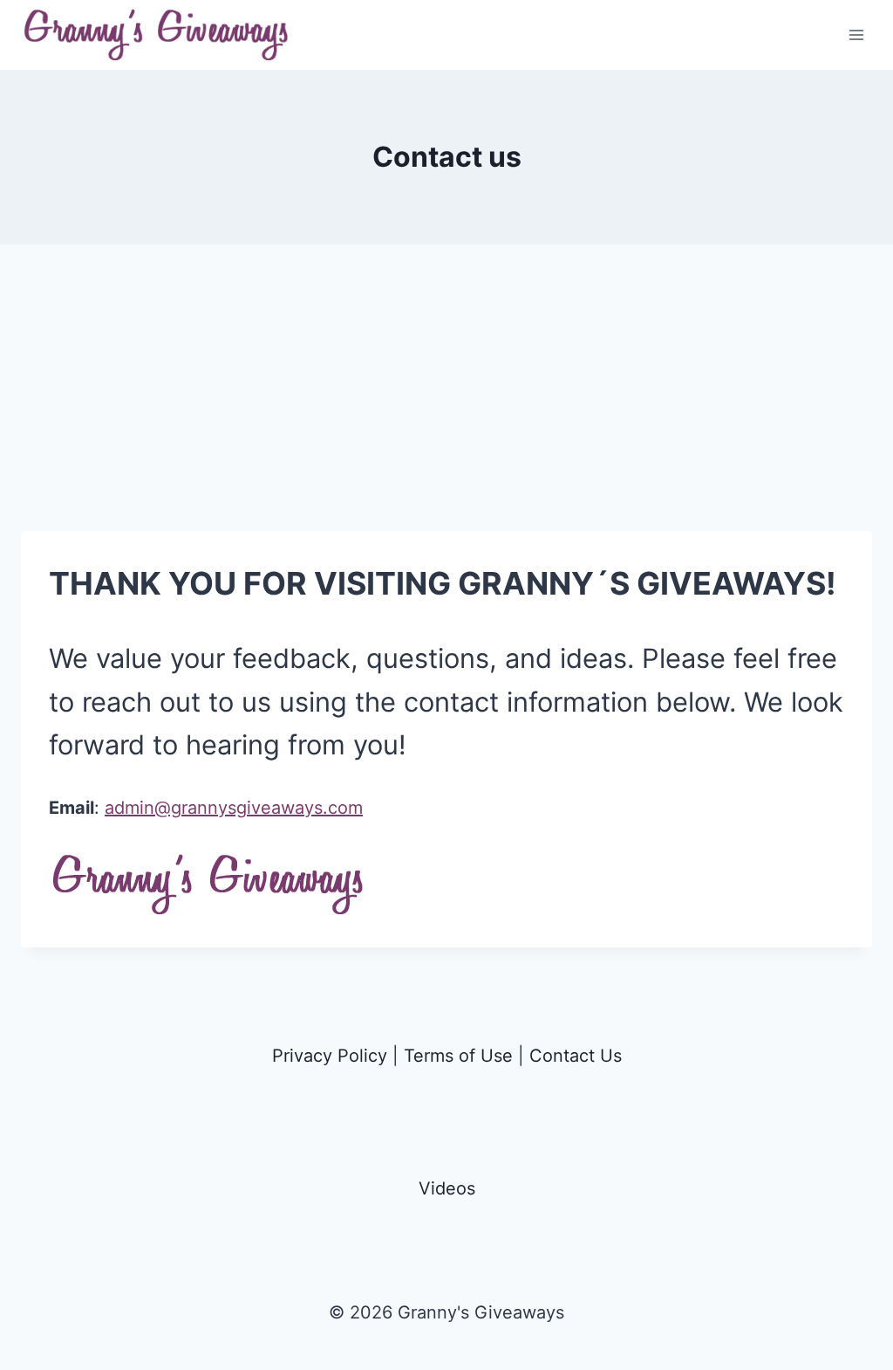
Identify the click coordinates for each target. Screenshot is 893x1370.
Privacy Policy (329, 1055)
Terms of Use (458, 1055)
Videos (447, 1188)
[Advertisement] (446, 408)
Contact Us (575, 1055)
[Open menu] (856, 34)
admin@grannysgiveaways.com (234, 807)
